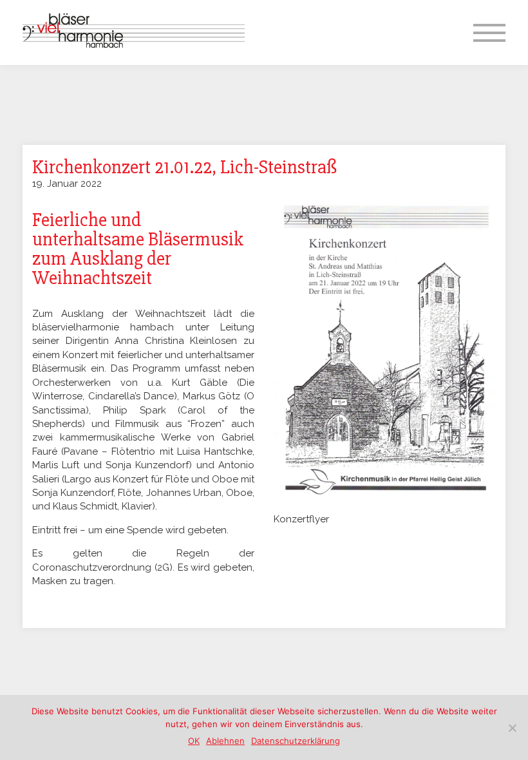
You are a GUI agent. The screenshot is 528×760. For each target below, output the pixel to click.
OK (194, 741)
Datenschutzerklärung (295, 741)
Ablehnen (225, 741)
